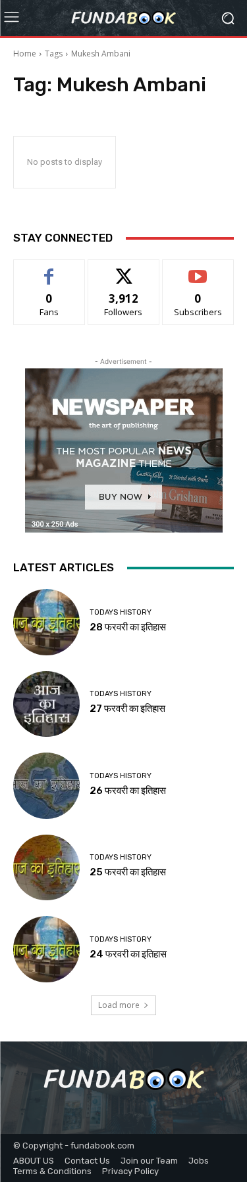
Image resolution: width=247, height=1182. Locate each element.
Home (24, 53)
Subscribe (198, 269)
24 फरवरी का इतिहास (128, 954)
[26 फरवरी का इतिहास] (46, 786)
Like (49, 269)
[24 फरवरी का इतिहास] (46, 949)
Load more (119, 1005)
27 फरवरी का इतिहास (127, 708)
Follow (123, 269)
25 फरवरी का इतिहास (128, 872)
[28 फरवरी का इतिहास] (46, 622)
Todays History (120, 612)
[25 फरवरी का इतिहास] (46, 868)
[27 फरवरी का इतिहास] (46, 704)
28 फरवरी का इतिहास (128, 627)
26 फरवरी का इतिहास (128, 791)
